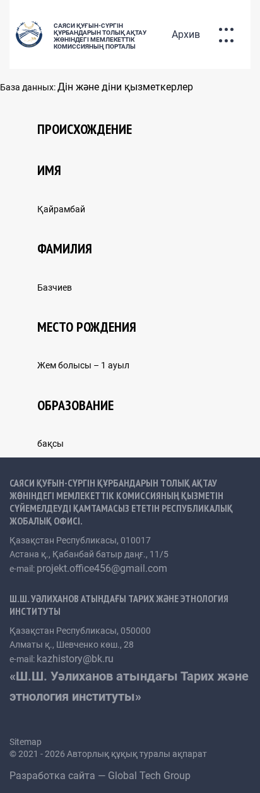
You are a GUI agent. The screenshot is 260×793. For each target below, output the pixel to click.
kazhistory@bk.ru (75, 659)
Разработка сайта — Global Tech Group (101, 776)
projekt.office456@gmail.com (102, 568)
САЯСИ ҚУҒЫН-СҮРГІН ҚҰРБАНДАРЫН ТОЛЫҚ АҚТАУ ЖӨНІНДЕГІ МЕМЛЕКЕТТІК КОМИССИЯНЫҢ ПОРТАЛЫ (100, 36)
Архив (186, 34)
